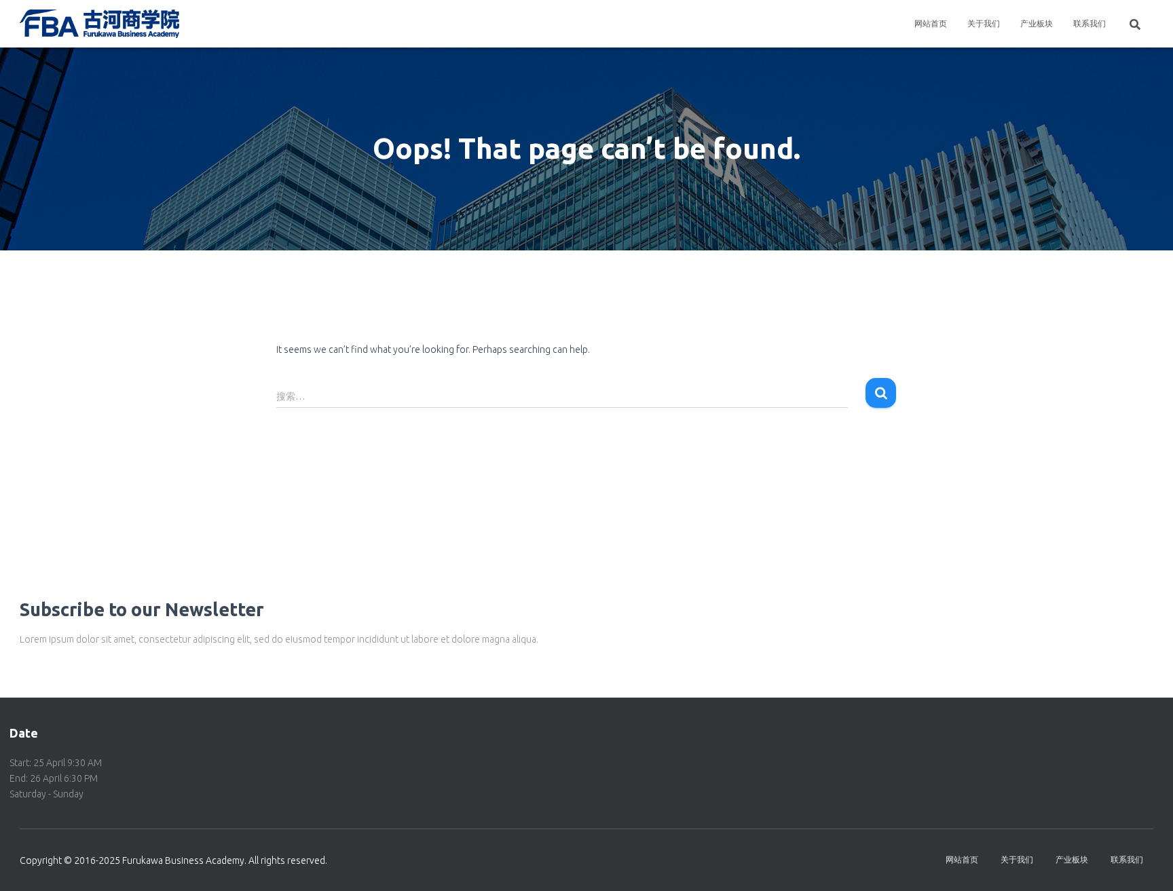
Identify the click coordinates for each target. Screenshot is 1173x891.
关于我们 (983, 23)
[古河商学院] (99, 24)
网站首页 (930, 23)
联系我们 (1089, 23)
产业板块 (1036, 23)
